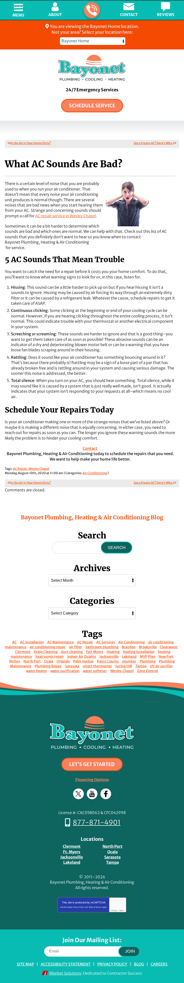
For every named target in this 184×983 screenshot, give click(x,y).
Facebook (105, 793)
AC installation (32, 642)
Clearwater (169, 647)
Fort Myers (94, 652)
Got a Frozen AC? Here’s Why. (153, 143)
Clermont (22, 652)
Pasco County (108, 661)
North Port (32, 661)
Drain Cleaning (46, 652)
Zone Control (147, 671)
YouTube (92, 793)
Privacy (114, 910)
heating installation (139, 652)
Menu (18, 15)
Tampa (141, 666)
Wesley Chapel (39, 469)
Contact (90, 448)
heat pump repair (49, 656)
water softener (95, 671)
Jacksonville (109, 656)
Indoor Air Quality (81, 656)
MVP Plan (147, 656)
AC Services (105, 642)
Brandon (129, 647)
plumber (129, 661)
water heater (36, 671)
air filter (75, 647)
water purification (65, 671)
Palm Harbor (83, 661)
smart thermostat (97, 666)
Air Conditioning (95, 473)
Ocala (48, 661)
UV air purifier (161, 666)
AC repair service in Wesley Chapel (65, 215)
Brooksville (148, 647)
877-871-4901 (92, 10)
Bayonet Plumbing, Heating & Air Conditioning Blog (92, 517)
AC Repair (20, 469)
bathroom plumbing (102, 647)
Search (117, 547)
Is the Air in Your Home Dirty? (31, 143)
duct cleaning (72, 652)
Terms (121, 910)
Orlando (63, 661)
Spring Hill (123, 666)
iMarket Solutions (65, 973)
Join (130, 951)
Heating (113, 652)
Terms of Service (95, 907)
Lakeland (129, 656)
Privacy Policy (78, 907)
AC (14, 642)
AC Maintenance (60, 642)
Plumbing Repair (48, 666)
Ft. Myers (71, 851)
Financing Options (92, 779)
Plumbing (147, 661)
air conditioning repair (48, 647)
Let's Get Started (92, 764)
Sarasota (72, 666)
